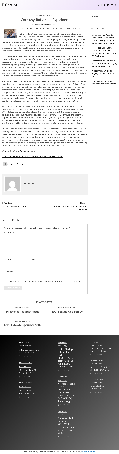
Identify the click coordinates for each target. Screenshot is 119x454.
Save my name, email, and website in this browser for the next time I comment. (43, 281)
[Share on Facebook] (17, 164)
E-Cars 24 (9, 5)
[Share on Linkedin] (22, 164)
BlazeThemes (88, 452)
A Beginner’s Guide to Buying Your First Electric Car (103, 74)
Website (9, 272)
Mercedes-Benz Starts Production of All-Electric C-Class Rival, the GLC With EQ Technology (29, 371)
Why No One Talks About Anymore (18, 151)
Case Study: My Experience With (22, 325)
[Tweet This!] (12, 164)
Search (95, 16)
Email (35, 259)
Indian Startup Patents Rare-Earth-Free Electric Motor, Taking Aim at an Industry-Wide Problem (29, 351)
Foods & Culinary (44, 15)
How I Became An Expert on (67, 311)
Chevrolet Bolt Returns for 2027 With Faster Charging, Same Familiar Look (104, 63)
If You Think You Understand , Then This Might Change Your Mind (32, 157)
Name (8, 259)
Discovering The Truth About (22, 311)
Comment (9, 232)
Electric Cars (25, 342)
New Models (25, 366)
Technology (25, 346)
